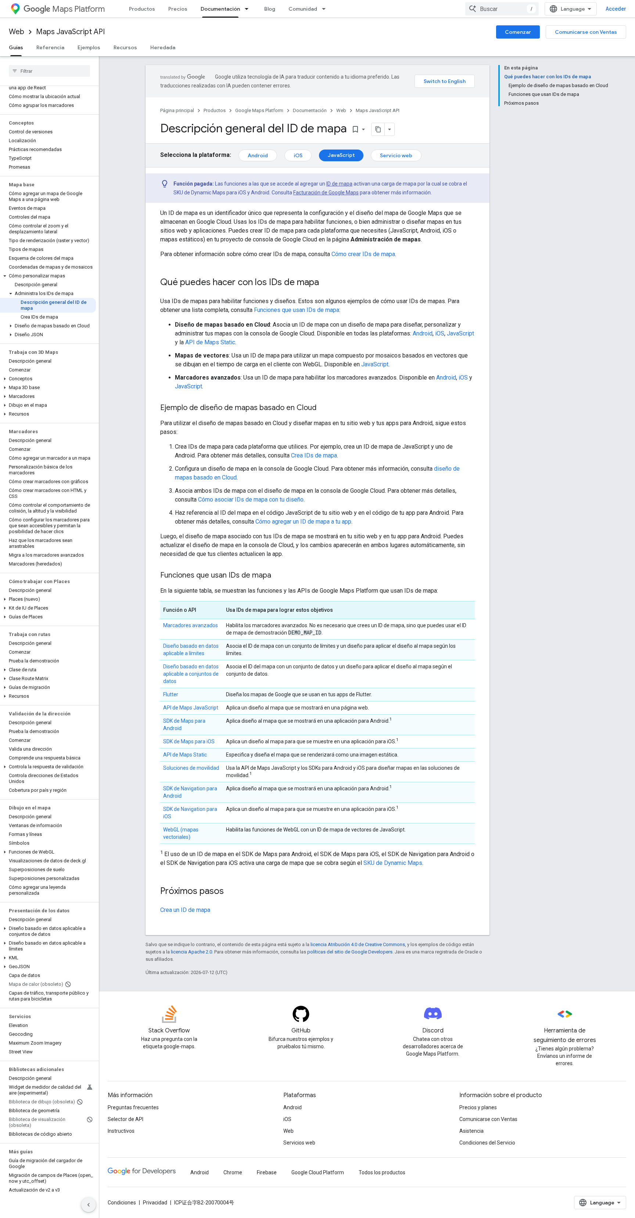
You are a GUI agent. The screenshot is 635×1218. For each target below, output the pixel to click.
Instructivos (121, 1131)
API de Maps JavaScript (190, 708)
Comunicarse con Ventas (586, 32)
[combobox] (502, 8)
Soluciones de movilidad (191, 768)
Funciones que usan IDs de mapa (296, 309)
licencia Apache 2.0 (191, 952)
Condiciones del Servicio (487, 1143)
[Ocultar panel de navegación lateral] (88, 1204)
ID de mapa (339, 184)
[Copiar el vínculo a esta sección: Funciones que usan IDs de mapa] (278, 575)
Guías (16, 47)
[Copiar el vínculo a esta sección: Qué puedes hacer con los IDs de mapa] (326, 283)
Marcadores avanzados (190, 625)
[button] (48, 276)
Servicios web (299, 1143)
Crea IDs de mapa (314, 455)
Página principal (177, 110)
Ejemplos (89, 47)
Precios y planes (478, 1107)
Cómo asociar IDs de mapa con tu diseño (251, 499)
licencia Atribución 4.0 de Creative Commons (358, 944)
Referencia (50, 47)
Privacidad (155, 1203)
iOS (298, 155)
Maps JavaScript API (70, 31)
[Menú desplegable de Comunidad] (326, 9)
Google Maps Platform (259, 110)
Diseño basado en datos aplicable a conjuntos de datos (191, 674)
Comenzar (518, 32)
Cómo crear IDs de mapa (363, 254)
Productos (142, 9)
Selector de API (125, 1119)
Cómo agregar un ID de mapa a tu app (303, 521)
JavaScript (341, 155)
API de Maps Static (210, 342)
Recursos (125, 47)
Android (258, 155)
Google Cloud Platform (317, 1172)
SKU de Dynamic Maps (392, 862)
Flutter (170, 694)
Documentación (220, 9)
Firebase (267, 1172)
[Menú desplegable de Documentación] (249, 9)
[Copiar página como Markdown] (378, 129)
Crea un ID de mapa (185, 909)
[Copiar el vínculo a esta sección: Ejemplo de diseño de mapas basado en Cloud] (323, 408)
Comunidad (302, 9)
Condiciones (122, 1203)
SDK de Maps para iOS (189, 741)
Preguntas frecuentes (133, 1107)
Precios (177, 9)
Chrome (232, 1172)
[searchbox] (49, 71)
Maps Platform (78, 9)
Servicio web (396, 155)
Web (16, 31)
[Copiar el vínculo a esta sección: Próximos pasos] (231, 891)
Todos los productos (382, 1172)
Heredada (162, 47)
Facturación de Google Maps (326, 192)
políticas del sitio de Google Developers (349, 952)
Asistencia (471, 1131)
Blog (269, 9)
